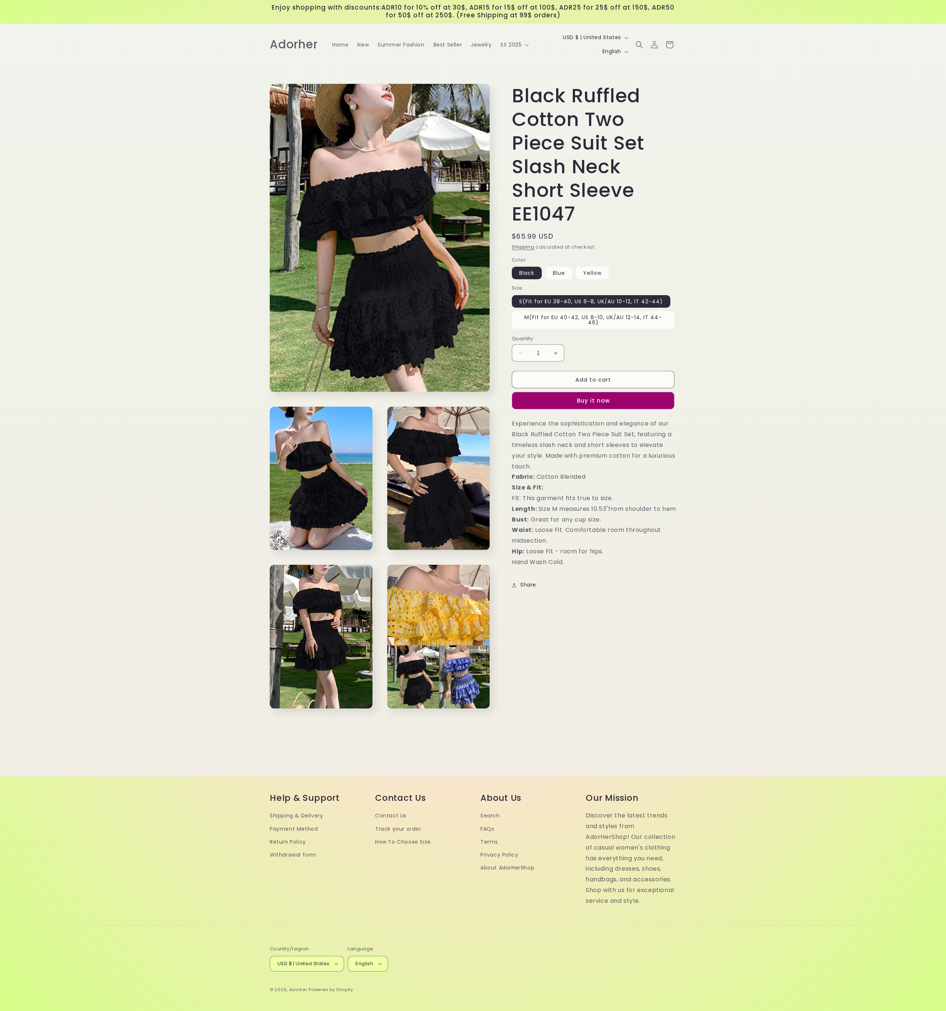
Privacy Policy (499, 854)
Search (490, 815)
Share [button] (528, 584)
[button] (513, 44)
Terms (489, 842)
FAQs (487, 829)
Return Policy (288, 842)
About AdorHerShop (507, 867)
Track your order (398, 829)
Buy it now (593, 400)
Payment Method (294, 829)
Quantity (522, 338)
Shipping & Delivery (296, 815)
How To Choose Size (403, 842)
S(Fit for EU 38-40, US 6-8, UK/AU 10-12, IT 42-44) (591, 301)
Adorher (298, 990)
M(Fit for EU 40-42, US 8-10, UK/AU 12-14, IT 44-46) (593, 320)
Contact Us (390, 815)
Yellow (592, 273)
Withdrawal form (293, 854)
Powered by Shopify (331, 990)
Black (526, 273)
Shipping (523, 247)
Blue (559, 273)
